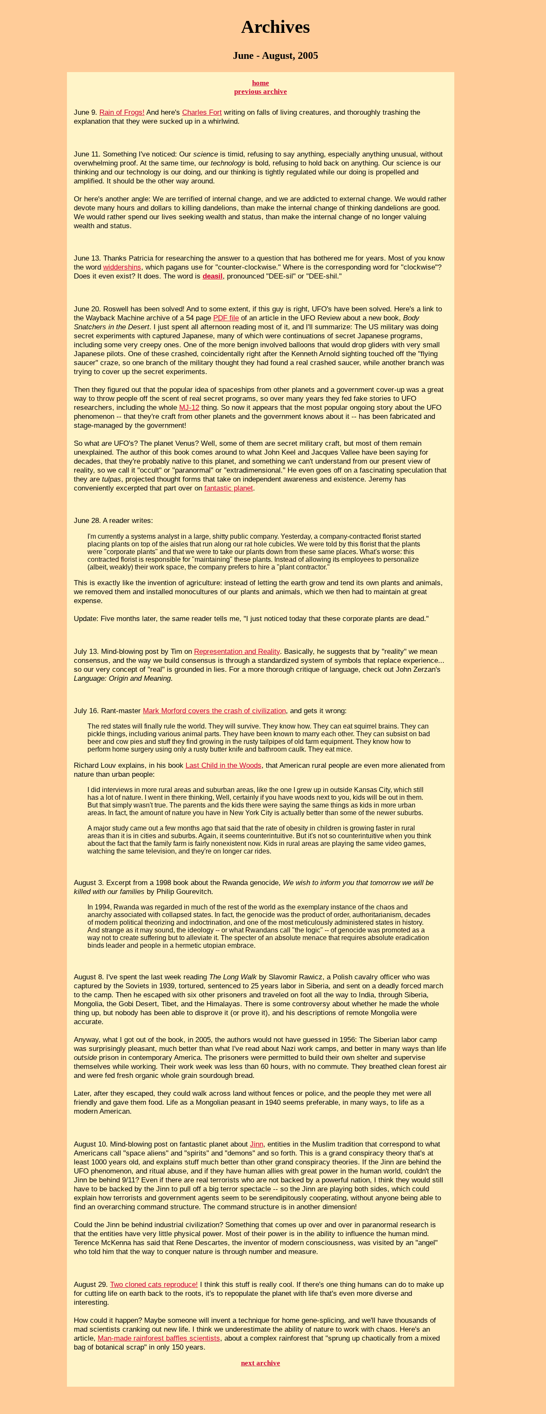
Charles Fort (202, 112)
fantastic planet (228, 488)
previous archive (260, 91)
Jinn (256, 1144)
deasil (213, 276)
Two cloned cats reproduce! (154, 1284)
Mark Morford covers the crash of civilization (214, 710)
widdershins (122, 267)
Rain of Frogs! (122, 112)
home (260, 83)
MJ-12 (189, 407)
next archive (260, 1363)
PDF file (226, 318)
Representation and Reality (237, 651)
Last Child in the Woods (223, 765)
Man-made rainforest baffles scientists (159, 1338)
